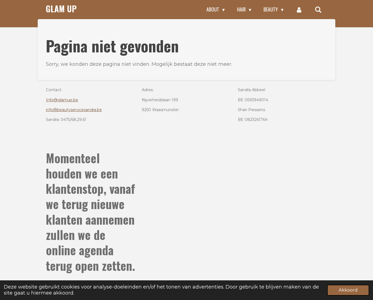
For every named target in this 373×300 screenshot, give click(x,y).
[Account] (299, 9)
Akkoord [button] (348, 290)
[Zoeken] (318, 9)
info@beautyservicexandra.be (74, 109)
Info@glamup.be (62, 99)
